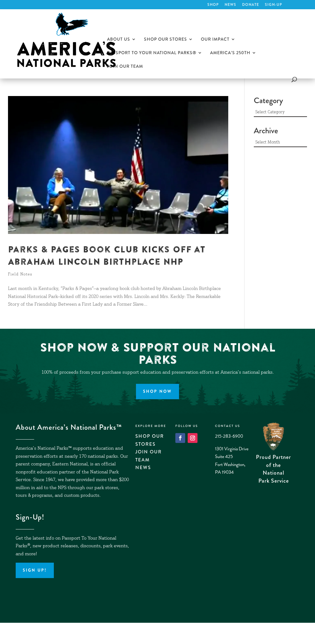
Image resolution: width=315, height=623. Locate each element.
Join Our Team (125, 66)
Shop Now (157, 391)
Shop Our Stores (165, 39)
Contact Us (227, 426)
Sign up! (35, 570)
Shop (213, 5)
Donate (250, 5)
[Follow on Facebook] (180, 438)
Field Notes (20, 275)
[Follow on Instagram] (192, 438)
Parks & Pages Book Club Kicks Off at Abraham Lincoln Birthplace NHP (106, 255)
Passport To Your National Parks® (151, 53)
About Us (118, 39)
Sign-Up (273, 5)
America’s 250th (230, 53)
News (230, 5)
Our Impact (215, 39)
